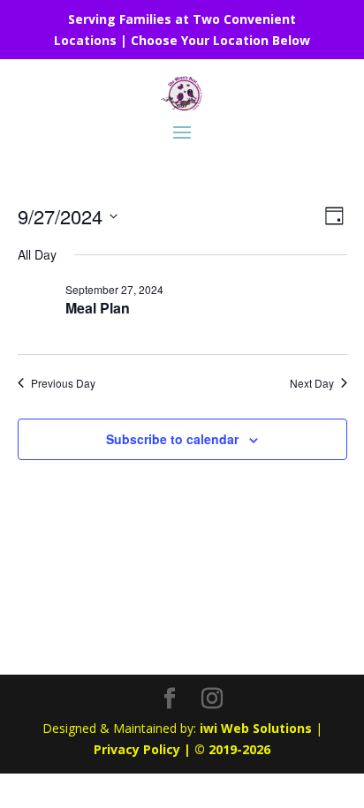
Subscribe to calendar (172, 439)
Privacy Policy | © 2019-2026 (182, 749)
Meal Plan (97, 308)
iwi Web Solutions (256, 728)
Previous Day (63, 383)
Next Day (312, 383)
